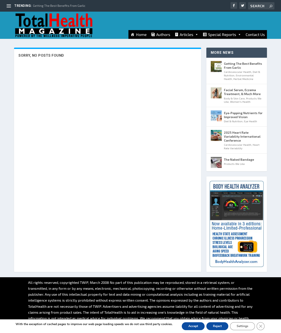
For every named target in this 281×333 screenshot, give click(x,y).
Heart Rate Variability (241, 146)
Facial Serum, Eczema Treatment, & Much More (242, 92)
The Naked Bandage (239, 159)
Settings (242, 326)
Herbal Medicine (243, 78)
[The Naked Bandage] (216, 162)
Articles (186, 34)
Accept (193, 326)
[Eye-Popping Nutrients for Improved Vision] (216, 115)
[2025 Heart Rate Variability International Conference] (216, 135)
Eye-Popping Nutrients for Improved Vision (243, 115)
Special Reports (222, 34)
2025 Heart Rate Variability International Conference (242, 136)
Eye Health (250, 121)
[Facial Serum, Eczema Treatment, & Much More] (216, 92)
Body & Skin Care (234, 98)
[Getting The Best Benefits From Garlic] (216, 66)
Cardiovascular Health (237, 71)
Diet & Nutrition (233, 121)
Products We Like (234, 163)
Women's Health (240, 101)
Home (141, 34)
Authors (163, 34)
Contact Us (255, 34)
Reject (217, 326)
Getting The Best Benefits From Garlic (59, 5)
